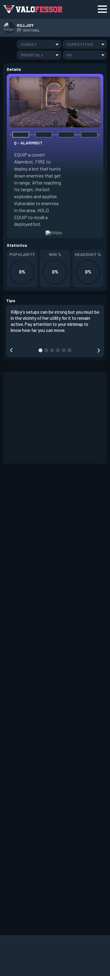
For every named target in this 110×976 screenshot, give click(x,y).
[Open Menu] (102, 9)
